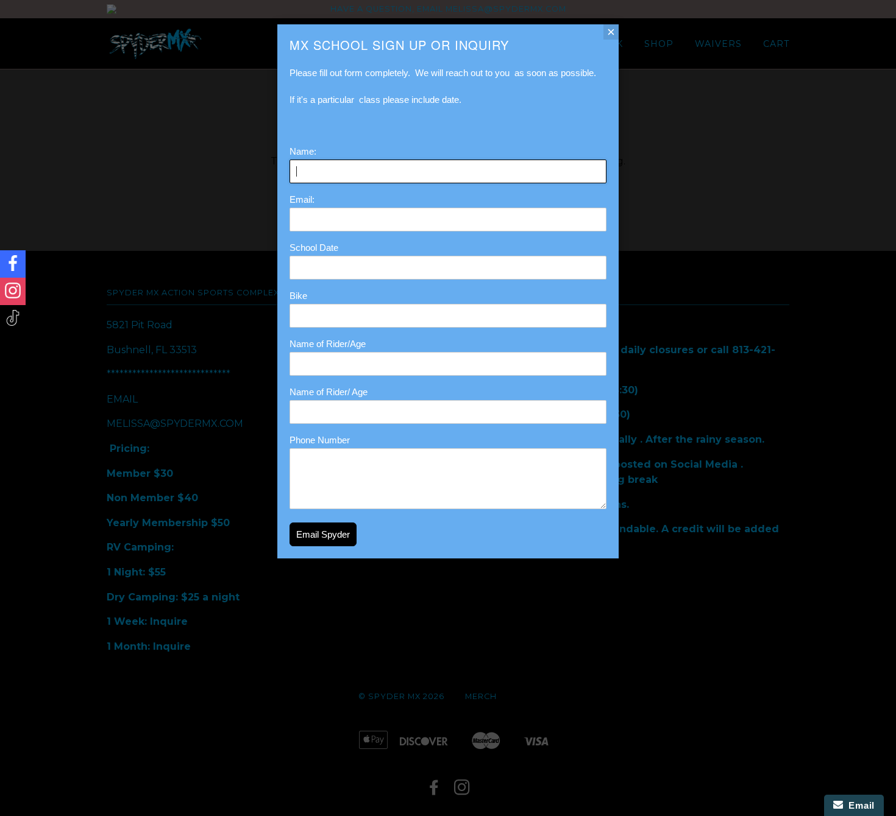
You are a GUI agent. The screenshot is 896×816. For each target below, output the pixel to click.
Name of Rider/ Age (329, 392)
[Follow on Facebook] (13, 264)
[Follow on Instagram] (13, 291)
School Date (314, 247)
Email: (302, 199)
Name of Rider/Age (328, 344)
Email (859, 805)
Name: (303, 151)
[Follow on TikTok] (13, 318)
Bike (298, 295)
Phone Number (320, 440)
